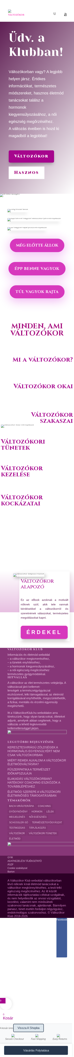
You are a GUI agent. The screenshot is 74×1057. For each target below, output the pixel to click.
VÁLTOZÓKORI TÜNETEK (43, 833)
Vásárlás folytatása (36, 1050)
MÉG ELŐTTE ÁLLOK (37, 245)
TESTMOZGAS (17, 827)
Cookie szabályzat (17, 868)
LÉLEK (50, 811)
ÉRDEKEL (44, 632)
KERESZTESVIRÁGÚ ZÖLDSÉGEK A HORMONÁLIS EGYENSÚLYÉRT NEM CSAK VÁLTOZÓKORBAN (33, 751)
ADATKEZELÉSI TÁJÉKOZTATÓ (24, 861)
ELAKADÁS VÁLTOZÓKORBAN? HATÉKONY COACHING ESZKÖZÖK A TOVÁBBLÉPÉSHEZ (33, 782)
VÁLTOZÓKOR (17, 833)
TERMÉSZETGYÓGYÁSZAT (47, 822)
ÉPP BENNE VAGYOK (37, 268)
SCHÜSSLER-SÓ (18, 822)
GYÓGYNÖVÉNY (18, 811)
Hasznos (26, 172)
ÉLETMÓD (15, 838)
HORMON (37, 811)
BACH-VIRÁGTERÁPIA (21, 806)
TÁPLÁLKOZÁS (37, 827)
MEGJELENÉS (17, 817)
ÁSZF (10, 864)
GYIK (10, 857)
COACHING (44, 806)
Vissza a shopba (28, 1028)
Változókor (31, 156)
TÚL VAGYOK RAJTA (37, 291)
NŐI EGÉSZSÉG (38, 817)
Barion (11, 871)
